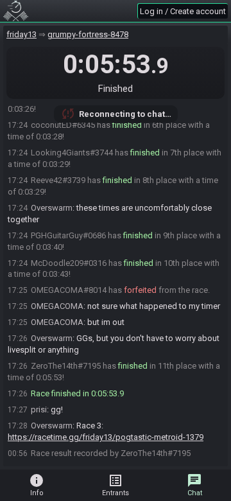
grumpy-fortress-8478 (87, 34)
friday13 (21, 34)
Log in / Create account (183, 11)
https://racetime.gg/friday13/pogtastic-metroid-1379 (105, 437)
